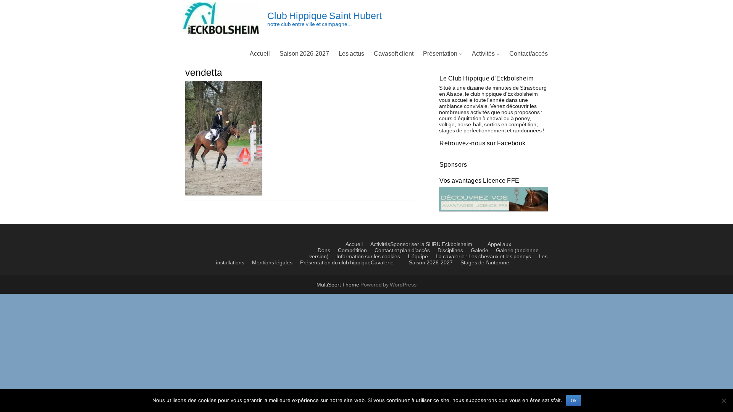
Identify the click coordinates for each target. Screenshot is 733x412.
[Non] (723, 400)
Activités (483, 54)
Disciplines (450, 250)
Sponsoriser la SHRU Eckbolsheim (431, 244)
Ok (573, 400)
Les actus (351, 54)
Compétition (352, 250)
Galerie (479, 250)
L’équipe (418, 256)
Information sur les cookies (368, 256)
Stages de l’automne (484, 263)
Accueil (260, 54)
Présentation (440, 54)
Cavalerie (382, 263)
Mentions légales (272, 263)
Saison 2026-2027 (304, 54)
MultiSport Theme (338, 285)
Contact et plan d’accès (402, 250)
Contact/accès (528, 54)
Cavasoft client (393, 54)
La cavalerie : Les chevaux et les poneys (483, 256)
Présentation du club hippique (335, 263)
